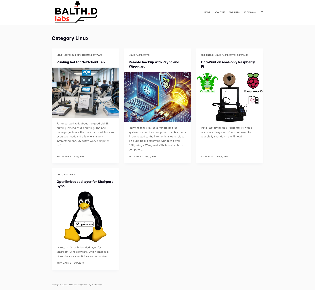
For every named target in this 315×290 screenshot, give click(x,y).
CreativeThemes (98, 285)
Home (207, 12)
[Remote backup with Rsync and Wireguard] (157, 97)
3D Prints (234, 12)
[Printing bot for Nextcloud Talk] (85, 93)
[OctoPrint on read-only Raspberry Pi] (229, 97)
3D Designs (250, 12)
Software (96, 55)
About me (219, 12)
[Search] (262, 12)
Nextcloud (70, 55)
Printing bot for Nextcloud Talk (81, 62)
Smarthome (83, 55)
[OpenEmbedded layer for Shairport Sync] (85, 216)
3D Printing (207, 55)
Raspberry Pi (143, 55)
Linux (60, 55)
